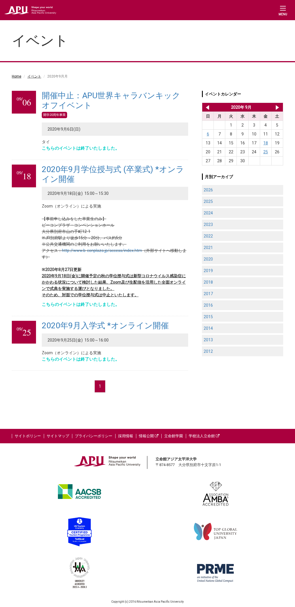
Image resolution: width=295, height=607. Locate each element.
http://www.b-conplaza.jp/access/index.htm (102, 250)
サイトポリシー (28, 436)
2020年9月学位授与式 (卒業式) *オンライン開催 (113, 174)
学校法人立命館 (202, 436)
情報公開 (147, 436)
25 (265, 152)
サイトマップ (58, 436)
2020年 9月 (241, 107)
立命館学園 (173, 436)
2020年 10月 (277, 107)
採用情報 (125, 436)
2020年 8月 (206, 107)
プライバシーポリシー (93, 436)
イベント (34, 76)
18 (265, 143)
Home (16, 76)
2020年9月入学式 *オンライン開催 (105, 325)
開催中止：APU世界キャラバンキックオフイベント (111, 100)
